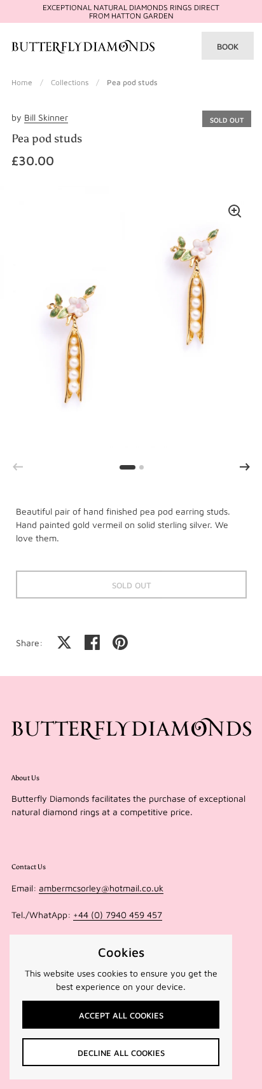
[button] (245, 467)
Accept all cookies (121, 1015)
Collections (69, 82)
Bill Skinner (46, 117)
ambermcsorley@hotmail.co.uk (101, 888)
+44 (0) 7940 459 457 (117, 914)
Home (21, 82)
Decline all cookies (121, 1053)
